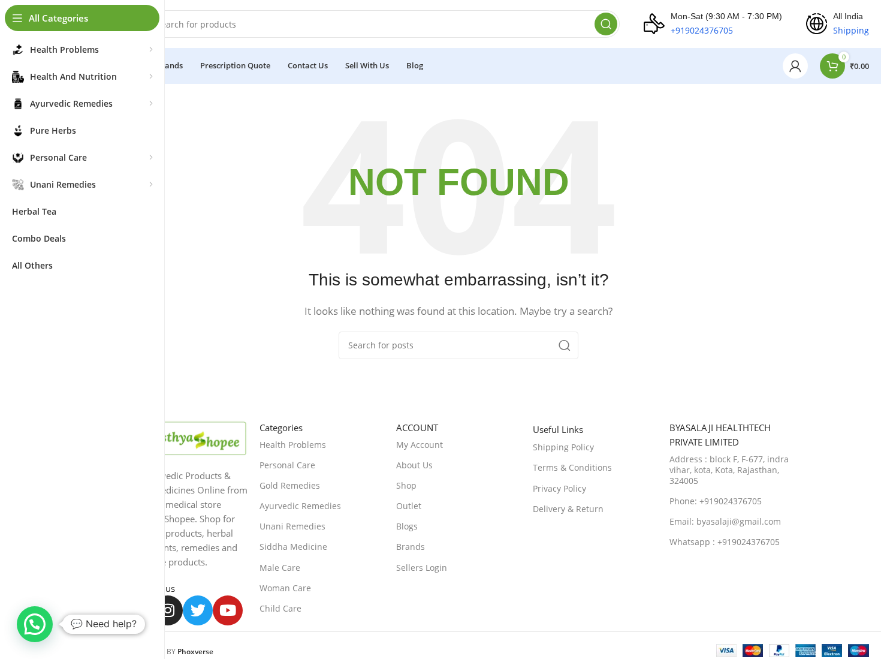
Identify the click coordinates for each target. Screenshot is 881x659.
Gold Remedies (290, 485)
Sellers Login (421, 567)
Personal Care (287, 465)
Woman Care (285, 588)
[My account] (795, 66)
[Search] (606, 24)
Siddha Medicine (293, 546)
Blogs (407, 526)
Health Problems (293, 444)
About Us (414, 465)
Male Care (280, 567)
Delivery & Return (568, 508)
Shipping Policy (563, 447)
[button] (35, 624)
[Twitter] (198, 610)
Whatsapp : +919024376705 (724, 541)
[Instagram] (168, 610)
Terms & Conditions (572, 467)
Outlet (408, 505)
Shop (406, 485)
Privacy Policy (559, 488)
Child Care (280, 608)
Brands (410, 546)
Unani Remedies (292, 526)
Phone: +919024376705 (715, 501)
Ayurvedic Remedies (300, 505)
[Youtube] (228, 610)
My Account (419, 444)
